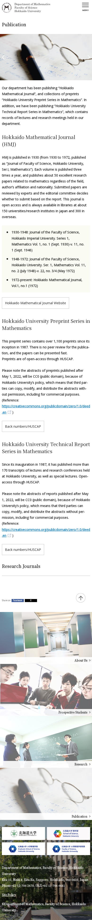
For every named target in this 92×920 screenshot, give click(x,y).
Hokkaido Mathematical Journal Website (35, 303)
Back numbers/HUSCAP (23, 426)
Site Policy (9, 895)
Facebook (17, 600)
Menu (85, 10)
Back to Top (80, 598)
